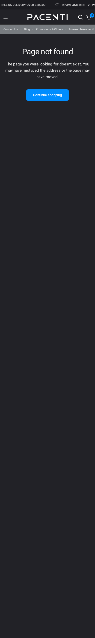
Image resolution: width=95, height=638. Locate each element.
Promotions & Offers (49, 29)
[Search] (80, 17)
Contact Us (10, 29)
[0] (88, 17)
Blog (27, 29)
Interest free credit (81, 29)
